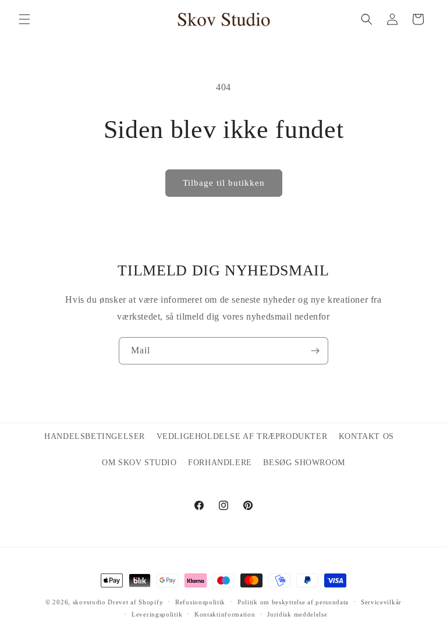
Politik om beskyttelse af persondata (293, 601)
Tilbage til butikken (224, 182)
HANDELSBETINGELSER (94, 436)
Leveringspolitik (157, 614)
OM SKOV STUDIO (139, 462)
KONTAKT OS (366, 436)
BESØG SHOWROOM (304, 462)
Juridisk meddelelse (297, 614)
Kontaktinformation (225, 614)
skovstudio (89, 601)
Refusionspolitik (200, 601)
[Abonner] (315, 350)
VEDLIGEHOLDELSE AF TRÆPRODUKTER (242, 436)
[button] (24, 19)
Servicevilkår (381, 601)
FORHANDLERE (220, 462)
